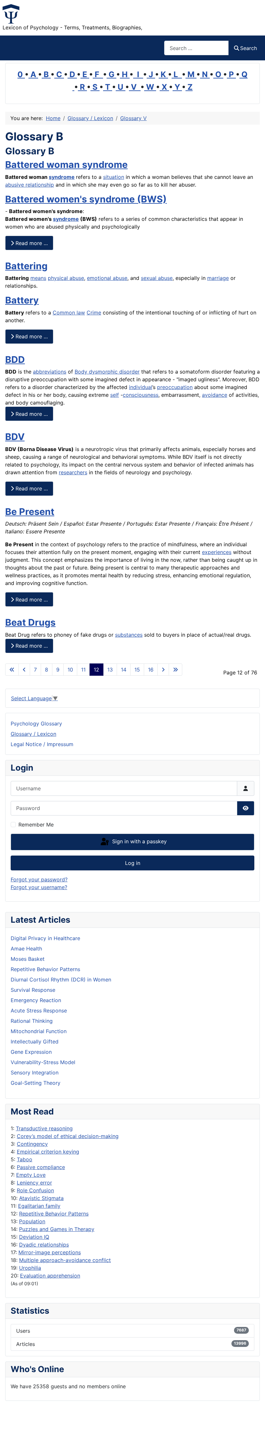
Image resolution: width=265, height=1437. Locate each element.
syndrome (62, 177)
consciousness (140, 395)
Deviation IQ (34, 1237)
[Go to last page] (175, 669)
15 (137, 669)
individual (140, 387)
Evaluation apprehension (50, 1275)
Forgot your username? (39, 887)
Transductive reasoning (44, 1128)
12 (96, 669)
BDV (15, 436)
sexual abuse (157, 278)
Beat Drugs (30, 622)
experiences (216, 552)
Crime (94, 312)
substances (129, 634)
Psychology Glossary (36, 723)
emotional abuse (107, 278)
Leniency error (34, 1182)
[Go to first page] (12, 669)
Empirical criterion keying (48, 1151)
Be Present (29, 511)
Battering (26, 266)
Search (248, 48)
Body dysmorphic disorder (107, 371)
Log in (132, 863)
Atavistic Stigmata (41, 1198)
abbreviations (49, 371)
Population (32, 1221)
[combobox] (196, 48)
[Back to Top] (254, 1425)
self (114, 395)
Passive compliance (41, 1167)
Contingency (32, 1144)
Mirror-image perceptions (49, 1252)
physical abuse (66, 278)
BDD (15, 359)
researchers (73, 472)
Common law (69, 312)
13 (110, 669)
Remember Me (36, 824)
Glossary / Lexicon (33, 734)
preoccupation (175, 387)
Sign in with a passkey (139, 841)
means (38, 278)
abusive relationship (29, 184)
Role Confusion (35, 1190)
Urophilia (30, 1268)
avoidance (214, 395)
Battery (22, 300)
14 (123, 669)
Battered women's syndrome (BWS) (86, 199)
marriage (218, 278)
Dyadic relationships (44, 1244)
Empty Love (31, 1175)
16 (151, 669)
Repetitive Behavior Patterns (54, 1213)
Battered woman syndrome (66, 164)
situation (113, 177)
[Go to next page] (163, 669)
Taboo (24, 1159)
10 (70, 669)
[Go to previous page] (24, 669)
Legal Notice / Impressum (42, 744)
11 (83, 669)
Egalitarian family (39, 1206)
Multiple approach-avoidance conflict (65, 1260)
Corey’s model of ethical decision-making (68, 1136)
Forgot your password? (39, 879)
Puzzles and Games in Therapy (56, 1229)
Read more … (31, 243)
